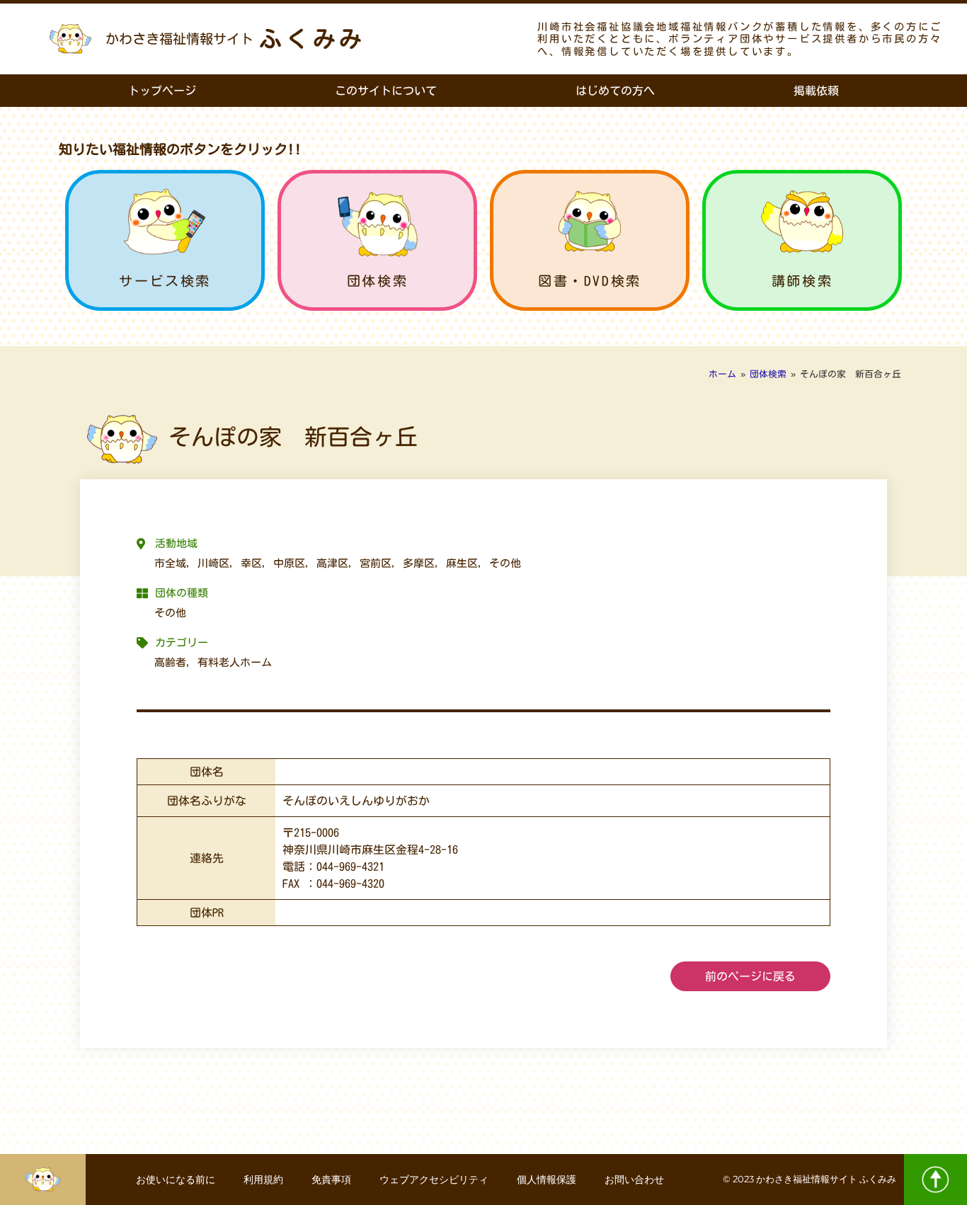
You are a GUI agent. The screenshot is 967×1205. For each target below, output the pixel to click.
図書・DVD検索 (589, 280)
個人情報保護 (546, 1179)
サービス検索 (165, 280)
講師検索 (802, 280)
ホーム (722, 374)
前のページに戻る (750, 976)
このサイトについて (386, 90)
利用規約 (263, 1179)
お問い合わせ (634, 1179)
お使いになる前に (175, 1179)
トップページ (162, 90)
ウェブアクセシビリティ (433, 1179)
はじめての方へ (615, 90)
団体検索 (377, 280)
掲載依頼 (816, 90)
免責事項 (331, 1179)
